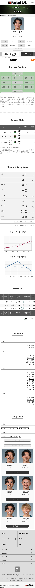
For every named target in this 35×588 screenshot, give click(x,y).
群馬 (12, 305)
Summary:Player (7, 539)
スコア (18, 297)
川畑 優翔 (30, 385)
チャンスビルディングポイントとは (24, 222)
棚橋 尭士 (30, 398)
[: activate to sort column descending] (3, 127)
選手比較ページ (17, 472)
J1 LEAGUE (4, 549)
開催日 (6, 296)
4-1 (19, 305)
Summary (4, 560)
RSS (33, 59)
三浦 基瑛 (30, 345)
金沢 (12, 308)
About (20, 544)
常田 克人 (30, 360)
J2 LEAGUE (4, 553)
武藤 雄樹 (30, 402)
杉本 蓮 (31, 389)
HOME (1, 15)
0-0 (19, 302)
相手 (11, 296)
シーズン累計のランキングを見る (24, 225)
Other (3, 563)
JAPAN (21, 539)
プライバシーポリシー (17, 574)
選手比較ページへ (17, 445)
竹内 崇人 (30, 383)
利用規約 (4, 574)
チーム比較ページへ (17, 440)
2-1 (19, 308)
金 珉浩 (31, 347)
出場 (25, 127)
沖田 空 (31, 364)
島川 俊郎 (30, 372)
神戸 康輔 (30, 377)
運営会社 (25, 574)
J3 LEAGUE (4, 556)
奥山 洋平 (30, 387)
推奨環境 (9, 574)
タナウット (30, 404)
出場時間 (27, 296)
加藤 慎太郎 (30, 362)
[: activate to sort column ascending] (8, 127)
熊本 (12, 302)
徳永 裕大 (30, 374)
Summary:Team (23, 533)
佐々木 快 (30, 400)
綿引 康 (31, 356)
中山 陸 (31, 379)
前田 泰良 (30, 381)
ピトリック (30, 358)
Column (4, 544)
